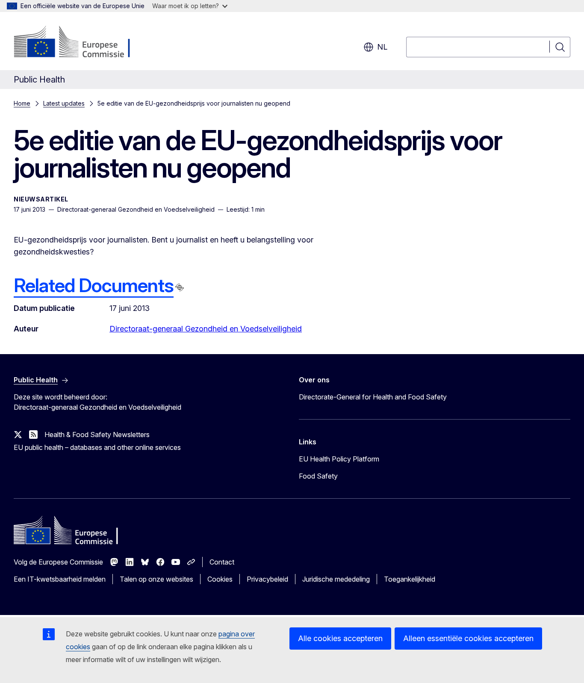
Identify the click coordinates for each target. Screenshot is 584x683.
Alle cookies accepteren (340, 638)
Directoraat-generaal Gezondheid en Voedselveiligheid (205, 328)
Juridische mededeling (336, 579)
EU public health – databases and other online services (97, 447)
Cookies (220, 579)
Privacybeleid (267, 579)
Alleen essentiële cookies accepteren (468, 638)
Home (22, 103)
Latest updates (64, 103)
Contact (221, 562)
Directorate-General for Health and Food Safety (373, 397)
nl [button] (382, 46)
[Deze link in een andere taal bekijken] (179, 287)
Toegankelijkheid (409, 579)
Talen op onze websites (156, 579)
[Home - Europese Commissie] (83, 43)
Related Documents (94, 285)
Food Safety (318, 476)
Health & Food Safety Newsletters (97, 434)
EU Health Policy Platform (339, 459)
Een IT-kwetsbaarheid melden (60, 579)
